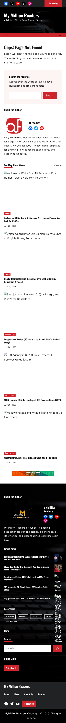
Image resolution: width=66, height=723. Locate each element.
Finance (23, 616)
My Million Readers (21, 15)
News (7, 214)
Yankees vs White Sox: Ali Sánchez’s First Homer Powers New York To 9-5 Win (32, 220)
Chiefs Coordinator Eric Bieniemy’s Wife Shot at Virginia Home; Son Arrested (30, 280)
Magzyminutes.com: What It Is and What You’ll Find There (30, 457)
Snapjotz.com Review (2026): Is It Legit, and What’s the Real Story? (32, 341)
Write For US (11, 668)
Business (10, 616)
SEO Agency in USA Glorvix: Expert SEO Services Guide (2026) (32, 400)
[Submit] (57, 648)
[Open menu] (6, 35)
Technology (10, 335)
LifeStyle (36, 616)
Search (50, 95)
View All (58, 165)
